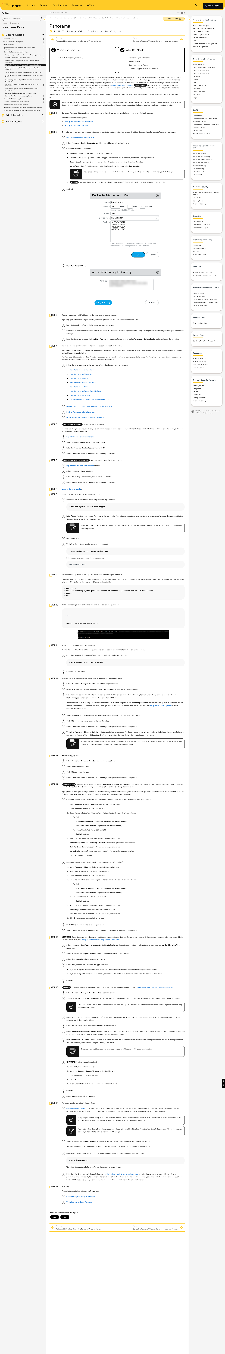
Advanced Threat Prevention (203, 160)
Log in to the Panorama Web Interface (80, 137)
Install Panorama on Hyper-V (80, 395)
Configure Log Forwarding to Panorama (80, 1197)
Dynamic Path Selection (201, 305)
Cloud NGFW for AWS (201, 71)
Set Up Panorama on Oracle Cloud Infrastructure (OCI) (89, 400)
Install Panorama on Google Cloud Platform (85, 391)
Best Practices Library (200, 323)
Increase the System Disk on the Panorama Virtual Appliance (21, 89)
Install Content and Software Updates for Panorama (85, 417)
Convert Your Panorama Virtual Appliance (18, 96)
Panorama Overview (9, 39)
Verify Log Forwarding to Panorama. (79, 1202)
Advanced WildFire (200, 154)
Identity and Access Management (205, 44)
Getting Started (200, 413)
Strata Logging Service (201, 35)
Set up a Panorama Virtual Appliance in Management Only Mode (24, 76)
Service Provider (199, 92)
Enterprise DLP (198, 172)
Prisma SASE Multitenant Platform (205, 119)
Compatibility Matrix (200, 365)
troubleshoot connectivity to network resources (121, 1174)
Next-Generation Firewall (212, 411)
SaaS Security (198, 175)
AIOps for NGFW (199, 65)
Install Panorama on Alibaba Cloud (82, 374)
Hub (194, 41)
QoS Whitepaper (199, 296)
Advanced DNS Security (201, 163)
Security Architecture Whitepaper (205, 299)
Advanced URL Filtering (201, 157)
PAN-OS (196, 83)
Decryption (197, 389)
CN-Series (197, 77)
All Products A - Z (199, 359)
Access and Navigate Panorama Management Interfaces (22, 110)
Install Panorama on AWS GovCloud (82, 383)
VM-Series (197, 95)
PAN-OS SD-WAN (199, 86)
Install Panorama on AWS (79, 378)
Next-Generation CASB (201, 134)
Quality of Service (199, 398)
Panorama (58, 18)
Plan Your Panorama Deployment (13, 42)
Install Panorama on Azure (79, 387)
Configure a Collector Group (76, 1108)
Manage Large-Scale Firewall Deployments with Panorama (19, 48)
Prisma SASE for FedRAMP (202, 272)
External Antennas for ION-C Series (205, 302)
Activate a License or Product (203, 29)
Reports (196, 251)
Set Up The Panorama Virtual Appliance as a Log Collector (24, 65)
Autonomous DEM (199, 255)
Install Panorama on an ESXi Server (82, 370)
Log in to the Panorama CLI (71, 489)
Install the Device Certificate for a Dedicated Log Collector (23, 107)
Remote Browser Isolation (202, 225)
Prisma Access (198, 116)
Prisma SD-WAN (199, 128)
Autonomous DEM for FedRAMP (204, 275)
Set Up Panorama (8, 44)
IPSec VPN (197, 198)
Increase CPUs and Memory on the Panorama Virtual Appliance (22, 85)
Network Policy (198, 293)
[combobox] (22, 18)
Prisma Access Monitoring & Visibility (206, 125)
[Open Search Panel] (196, 5)
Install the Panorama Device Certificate (16, 105)
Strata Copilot (213, 6)
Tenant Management (200, 47)
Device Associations (200, 38)
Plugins (195, 98)
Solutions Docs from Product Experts (206, 341)
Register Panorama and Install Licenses (16, 102)
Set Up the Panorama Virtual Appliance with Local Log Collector (22, 68)
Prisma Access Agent (200, 228)
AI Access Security (199, 166)
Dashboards (197, 245)
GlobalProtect (198, 222)
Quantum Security (199, 204)
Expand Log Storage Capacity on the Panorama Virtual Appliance (22, 80)
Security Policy (198, 201)
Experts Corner (198, 368)
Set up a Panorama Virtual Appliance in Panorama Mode (23, 72)
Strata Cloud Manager (201, 25)
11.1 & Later (199, 411)
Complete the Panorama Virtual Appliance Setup (21, 93)
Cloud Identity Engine (201, 32)
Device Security (198, 169)
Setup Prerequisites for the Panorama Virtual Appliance (23, 55)
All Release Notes (199, 362)
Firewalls (196, 80)
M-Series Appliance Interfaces (122, 85)
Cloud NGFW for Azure (201, 74)
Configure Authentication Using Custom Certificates (100, 940)
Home (51, 18)
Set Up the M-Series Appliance (14, 99)
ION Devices (197, 131)
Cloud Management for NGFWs (204, 68)
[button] (223, 1083)
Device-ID (196, 392)
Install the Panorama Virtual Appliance (17, 58)
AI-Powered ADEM (199, 122)
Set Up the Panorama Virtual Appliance (16, 52)
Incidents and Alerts (200, 248)
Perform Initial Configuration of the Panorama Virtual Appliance (22, 61)
